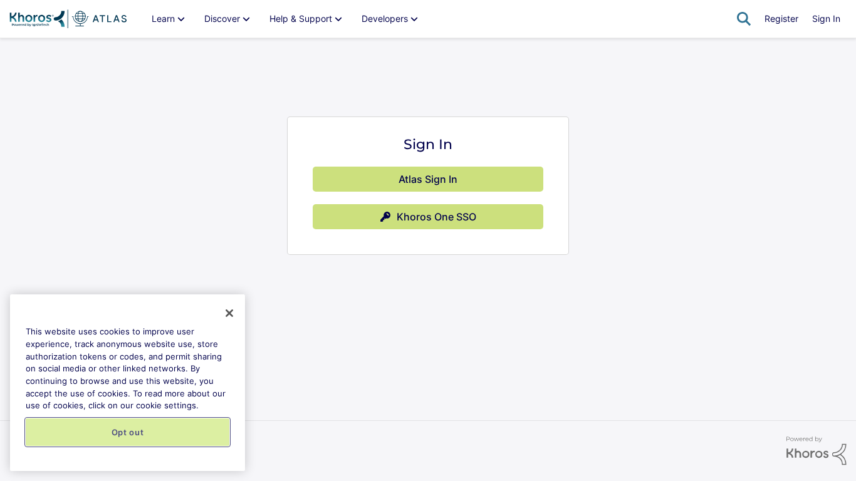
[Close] (229, 313)
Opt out (128, 432)
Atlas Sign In (428, 179)
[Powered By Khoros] (816, 451)
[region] (127, 382)
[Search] (743, 18)
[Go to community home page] (68, 18)
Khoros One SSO (436, 216)
